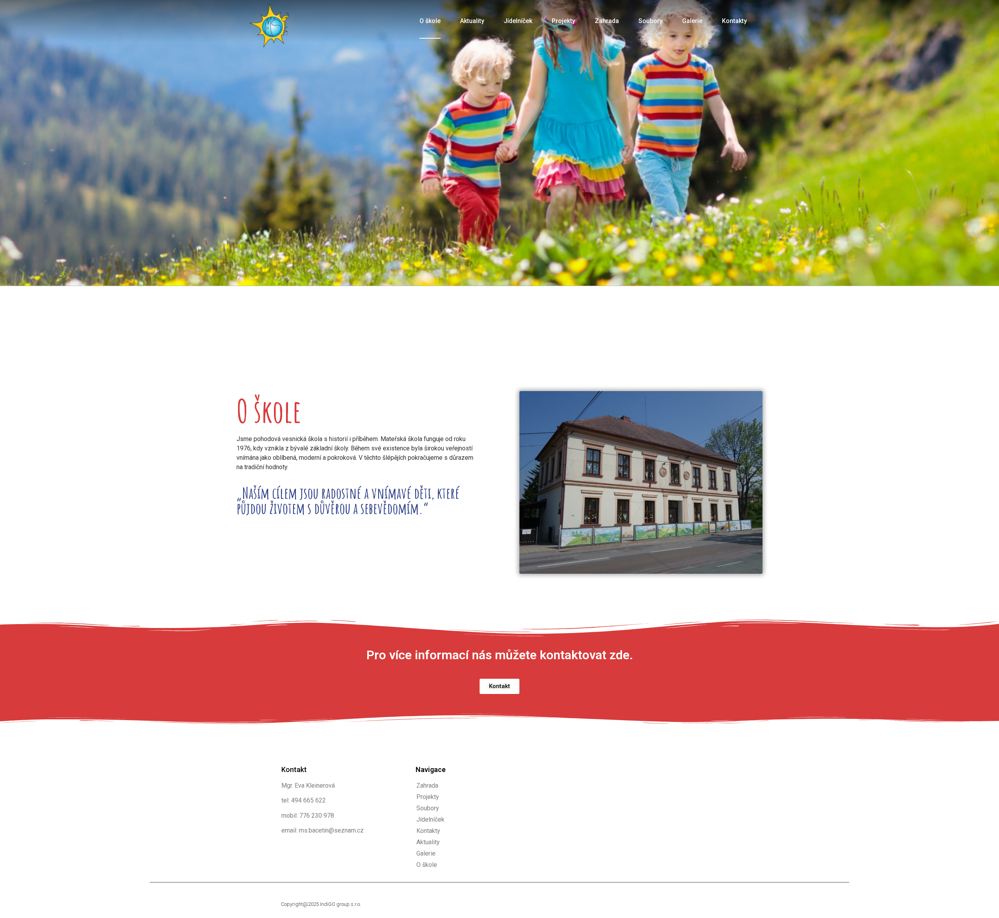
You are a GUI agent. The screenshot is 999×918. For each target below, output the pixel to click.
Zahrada (607, 21)
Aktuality (472, 21)
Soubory (650, 21)
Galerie (692, 21)
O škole (430, 21)
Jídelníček (518, 21)
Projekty (563, 21)
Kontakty (734, 21)
